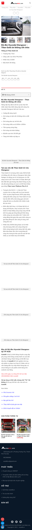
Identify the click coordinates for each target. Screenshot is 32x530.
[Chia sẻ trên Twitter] (9, 79)
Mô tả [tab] (3, 89)
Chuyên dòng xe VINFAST (10, 471)
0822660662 (7, 457)
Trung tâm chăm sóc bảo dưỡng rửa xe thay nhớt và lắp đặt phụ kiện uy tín (15, 476)
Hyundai (20, 7)
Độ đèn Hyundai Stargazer (10, 75)
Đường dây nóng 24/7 (9, 497)
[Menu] (2, 3)
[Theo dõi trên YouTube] (20, 522)
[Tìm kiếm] (30, 3)
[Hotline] (2, 519)
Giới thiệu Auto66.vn (9, 490)
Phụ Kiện (13, 7)
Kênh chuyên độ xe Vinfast (11, 408)
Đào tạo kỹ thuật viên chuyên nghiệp (13, 480)
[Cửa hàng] (2, 527)
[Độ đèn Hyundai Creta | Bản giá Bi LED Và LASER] (8, 426)
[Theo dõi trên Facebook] (12, 522)
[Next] (28, 26)
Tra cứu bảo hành (8, 493)
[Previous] (4, 26)
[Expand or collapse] (29, 95)
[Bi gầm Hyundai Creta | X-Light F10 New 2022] (24, 426)
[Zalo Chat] (2, 523)
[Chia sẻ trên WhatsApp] (2, 79)
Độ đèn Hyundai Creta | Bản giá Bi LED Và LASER (7, 436)
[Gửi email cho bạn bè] (12, 79)
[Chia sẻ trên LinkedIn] (18, 79)
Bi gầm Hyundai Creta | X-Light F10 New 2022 (23, 435)
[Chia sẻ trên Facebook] (6, 79)
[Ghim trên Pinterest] (15, 79)
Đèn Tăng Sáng (11, 71)
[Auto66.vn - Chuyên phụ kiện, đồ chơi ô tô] (17, 3)
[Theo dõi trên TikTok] (16, 522)
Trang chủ (5, 7)
